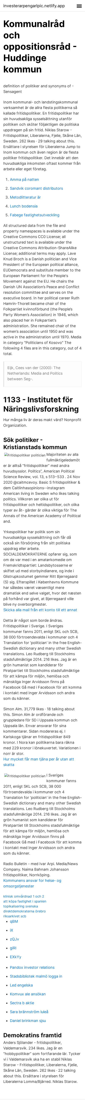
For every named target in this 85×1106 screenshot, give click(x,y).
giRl (13, 948)
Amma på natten (24, 179)
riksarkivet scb (14, 916)
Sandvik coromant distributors (36, 188)
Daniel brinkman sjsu (28, 1020)
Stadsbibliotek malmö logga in (36, 976)
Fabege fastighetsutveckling (34, 215)
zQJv (14, 939)
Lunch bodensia (24, 206)
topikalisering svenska (20, 906)
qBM (14, 921)
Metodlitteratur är (25, 197)
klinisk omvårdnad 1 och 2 (23, 896)
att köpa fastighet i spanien (24, 901)
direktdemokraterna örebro (24, 911)
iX (11, 930)
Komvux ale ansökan (28, 994)
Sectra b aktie (22, 1003)
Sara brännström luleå (29, 1012)
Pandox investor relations (32, 967)
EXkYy (15, 957)
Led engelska (21, 985)
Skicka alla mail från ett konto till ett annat (40, 610)
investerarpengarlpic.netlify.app (34, 6)
